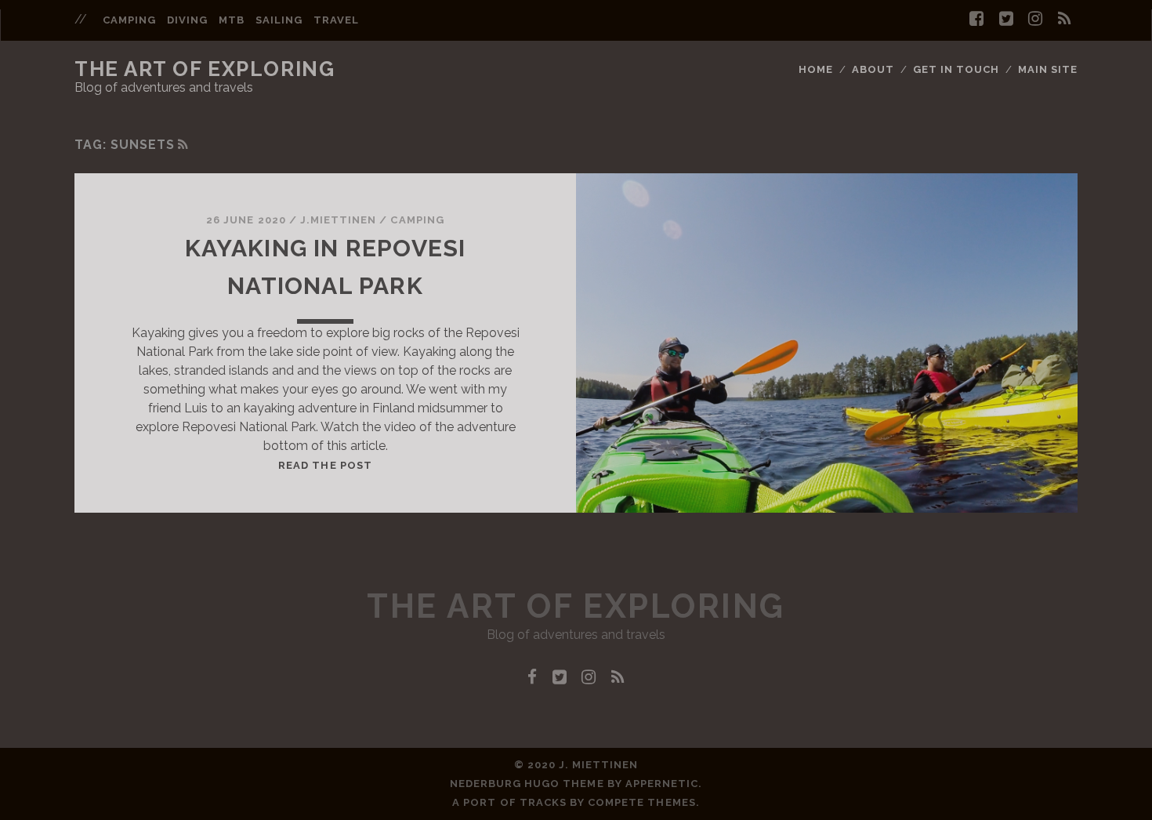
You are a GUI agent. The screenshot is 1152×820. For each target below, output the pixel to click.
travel (336, 20)
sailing (278, 20)
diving (187, 20)
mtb (232, 20)
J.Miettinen (338, 220)
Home (816, 69)
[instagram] (1035, 19)
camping (129, 20)
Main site (1048, 69)
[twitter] (1006, 19)
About (873, 69)
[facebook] (976, 19)
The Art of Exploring (204, 69)
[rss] (1064, 19)
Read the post (325, 465)
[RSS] (183, 144)
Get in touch (956, 69)
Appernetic (661, 783)
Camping (417, 220)
